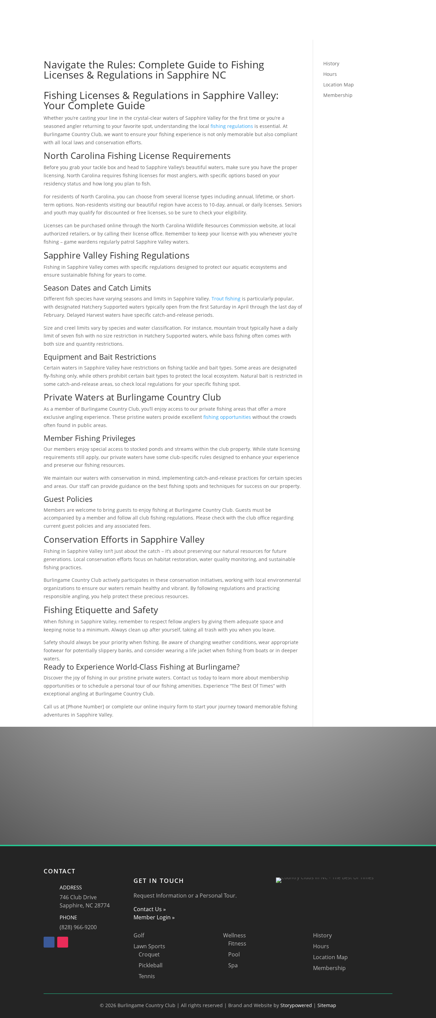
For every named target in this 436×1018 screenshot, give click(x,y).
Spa (233, 965)
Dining (275, 16)
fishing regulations (232, 126)
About (121, 16)
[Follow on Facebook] (49, 942)
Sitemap (326, 1005)
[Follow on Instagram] (62, 942)
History (331, 63)
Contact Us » (150, 909)
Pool (234, 954)
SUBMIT (375, 808)
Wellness (303, 16)
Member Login (208, 26)
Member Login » (154, 917)
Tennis (147, 976)
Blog (239, 26)
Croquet (149, 954)
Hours (330, 74)
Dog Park (221, 16)
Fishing (249, 16)
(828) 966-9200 (78, 927)
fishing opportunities (227, 417)
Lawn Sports (179, 16)
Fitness (237, 943)
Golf (150, 16)
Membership (338, 95)
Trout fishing (226, 298)
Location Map (338, 84)
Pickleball (150, 965)
